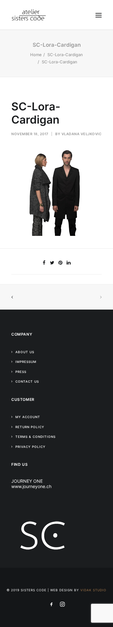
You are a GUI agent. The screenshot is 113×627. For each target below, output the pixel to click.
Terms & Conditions (35, 436)
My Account (27, 417)
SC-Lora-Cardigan (65, 54)
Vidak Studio (93, 590)
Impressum (25, 362)
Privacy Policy (30, 447)
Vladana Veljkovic (82, 134)
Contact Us (27, 381)
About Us (24, 352)
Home (36, 54)
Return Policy (29, 427)
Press (20, 372)
